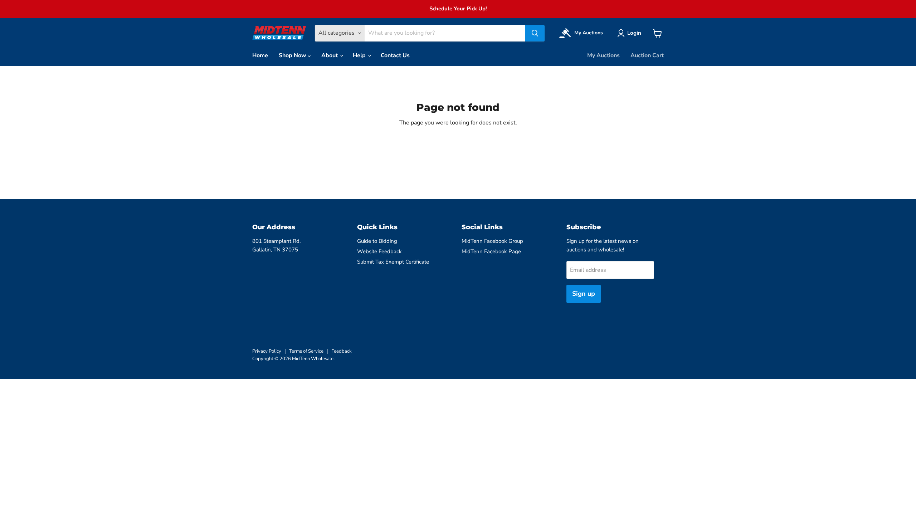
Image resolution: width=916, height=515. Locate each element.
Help (360, 55)
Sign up (583, 293)
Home (260, 55)
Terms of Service (306, 351)
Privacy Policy (266, 351)
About (330, 55)
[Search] (535, 33)
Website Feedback (379, 251)
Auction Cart (647, 55)
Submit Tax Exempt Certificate (393, 261)
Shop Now (293, 55)
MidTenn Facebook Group (492, 241)
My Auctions (603, 55)
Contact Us (395, 55)
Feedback (341, 351)
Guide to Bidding (377, 241)
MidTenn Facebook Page (491, 251)
